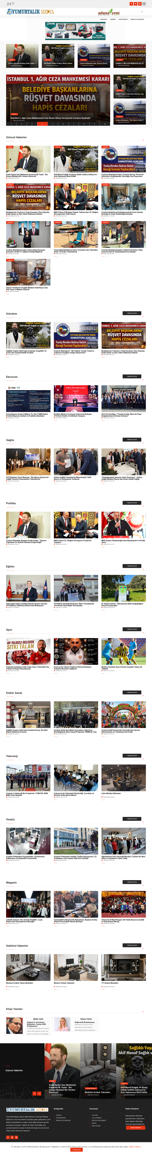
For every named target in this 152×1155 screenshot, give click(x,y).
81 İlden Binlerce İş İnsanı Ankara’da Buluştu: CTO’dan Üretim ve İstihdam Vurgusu (73, 415)
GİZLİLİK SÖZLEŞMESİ (99, 1120)
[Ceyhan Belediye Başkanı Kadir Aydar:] (28, 525)
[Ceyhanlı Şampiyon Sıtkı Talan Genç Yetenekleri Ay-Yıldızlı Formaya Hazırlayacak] (28, 651)
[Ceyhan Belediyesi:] (76, 335)
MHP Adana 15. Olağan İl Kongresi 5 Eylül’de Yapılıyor (38, 118)
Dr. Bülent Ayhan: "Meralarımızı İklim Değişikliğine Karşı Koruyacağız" (122, 604)
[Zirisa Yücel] (62, 1024)
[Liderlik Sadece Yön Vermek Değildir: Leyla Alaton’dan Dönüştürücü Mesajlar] (28, 904)
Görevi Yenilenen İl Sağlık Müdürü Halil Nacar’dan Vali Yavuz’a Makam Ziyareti (27, 288)
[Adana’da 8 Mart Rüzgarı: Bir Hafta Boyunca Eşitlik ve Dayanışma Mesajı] (123, 904)
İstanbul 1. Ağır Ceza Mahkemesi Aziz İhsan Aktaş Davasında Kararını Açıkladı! (130, 63)
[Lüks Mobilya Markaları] (123, 778)
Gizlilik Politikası (135, 1147)
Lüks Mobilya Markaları (111, 793)
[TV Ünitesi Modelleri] (123, 967)
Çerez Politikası (97, 1118)
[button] (39, 1094)
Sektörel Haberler (91, 1088)
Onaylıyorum (77, 1150)
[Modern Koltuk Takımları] (76, 967)
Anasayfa (103, 19)
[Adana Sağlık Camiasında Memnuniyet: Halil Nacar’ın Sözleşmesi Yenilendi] (76, 461)
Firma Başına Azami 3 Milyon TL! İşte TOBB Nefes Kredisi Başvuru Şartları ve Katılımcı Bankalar (27, 415)
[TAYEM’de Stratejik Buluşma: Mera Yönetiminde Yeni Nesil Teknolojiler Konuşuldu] (76, 588)
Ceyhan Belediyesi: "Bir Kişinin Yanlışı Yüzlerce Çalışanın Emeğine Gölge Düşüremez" (130, 120)
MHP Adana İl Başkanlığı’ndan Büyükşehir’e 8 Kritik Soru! (123, 541)
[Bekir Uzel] (14, 1025)
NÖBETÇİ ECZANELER (137, 19)
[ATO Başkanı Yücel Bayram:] (28, 461)
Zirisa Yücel (86, 1019)
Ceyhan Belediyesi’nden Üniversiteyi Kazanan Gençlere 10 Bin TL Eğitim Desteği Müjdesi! (25, 251)
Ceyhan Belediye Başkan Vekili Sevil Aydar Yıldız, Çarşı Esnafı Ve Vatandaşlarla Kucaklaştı (122, 251)
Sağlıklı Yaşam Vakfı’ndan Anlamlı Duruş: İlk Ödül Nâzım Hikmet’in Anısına (26, 731)
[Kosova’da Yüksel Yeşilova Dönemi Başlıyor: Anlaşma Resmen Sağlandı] (76, 651)
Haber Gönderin (136, 1127)
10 (105, 124)
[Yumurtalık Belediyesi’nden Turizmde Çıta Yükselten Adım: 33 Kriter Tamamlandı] (76, 234)
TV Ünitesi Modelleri (109, 983)
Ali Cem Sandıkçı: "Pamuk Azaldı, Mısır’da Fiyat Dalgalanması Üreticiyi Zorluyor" (121, 415)
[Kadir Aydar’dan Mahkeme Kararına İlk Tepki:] (28, 159)
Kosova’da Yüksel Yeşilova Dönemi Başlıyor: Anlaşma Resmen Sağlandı (73, 668)
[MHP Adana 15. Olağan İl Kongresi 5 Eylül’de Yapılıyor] (76, 525)
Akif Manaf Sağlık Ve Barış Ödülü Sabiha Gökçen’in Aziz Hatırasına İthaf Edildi (58, 63)
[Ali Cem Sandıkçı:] (123, 398)
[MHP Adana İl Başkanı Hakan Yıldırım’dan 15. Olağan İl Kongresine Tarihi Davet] (76, 196)
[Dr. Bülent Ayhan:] (123, 588)
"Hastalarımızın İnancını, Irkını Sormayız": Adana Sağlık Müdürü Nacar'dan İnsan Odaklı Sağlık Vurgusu (121, 479)
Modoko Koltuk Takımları (97, 1092)
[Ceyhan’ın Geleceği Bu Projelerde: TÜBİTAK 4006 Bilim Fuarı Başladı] (28, 778)
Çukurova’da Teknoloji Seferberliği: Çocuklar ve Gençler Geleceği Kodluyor (74, 794)
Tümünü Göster (132, 313)
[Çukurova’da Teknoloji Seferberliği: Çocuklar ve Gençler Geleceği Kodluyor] (76, 778)
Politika (12, 59)
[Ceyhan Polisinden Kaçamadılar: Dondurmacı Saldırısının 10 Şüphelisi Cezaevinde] (28, 841)
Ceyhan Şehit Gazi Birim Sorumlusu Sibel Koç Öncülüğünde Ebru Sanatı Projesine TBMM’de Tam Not (75, 732)
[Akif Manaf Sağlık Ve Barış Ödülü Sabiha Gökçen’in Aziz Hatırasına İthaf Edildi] (76, 159)
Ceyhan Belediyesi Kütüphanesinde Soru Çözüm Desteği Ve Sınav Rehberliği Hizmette (122, 213)
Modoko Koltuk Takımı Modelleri (19, 983)
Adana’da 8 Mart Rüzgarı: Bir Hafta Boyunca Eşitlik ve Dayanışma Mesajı (122, 921)
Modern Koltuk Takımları (64, 983)
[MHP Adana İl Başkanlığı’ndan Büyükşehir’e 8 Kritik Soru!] (123, 525)
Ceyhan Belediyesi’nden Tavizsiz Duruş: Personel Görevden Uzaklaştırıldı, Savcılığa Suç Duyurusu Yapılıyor (94, 63)
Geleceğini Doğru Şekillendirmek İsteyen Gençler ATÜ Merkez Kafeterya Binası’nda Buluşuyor (26, 604)
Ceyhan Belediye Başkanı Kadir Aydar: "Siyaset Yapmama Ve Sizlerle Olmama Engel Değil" (22, 63)
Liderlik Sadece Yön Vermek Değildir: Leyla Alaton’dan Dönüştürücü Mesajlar (24, 921)
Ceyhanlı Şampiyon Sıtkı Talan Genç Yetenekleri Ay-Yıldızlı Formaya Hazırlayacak (28, 668)
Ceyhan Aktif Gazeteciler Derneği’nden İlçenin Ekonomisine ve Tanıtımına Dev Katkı (120, 731)
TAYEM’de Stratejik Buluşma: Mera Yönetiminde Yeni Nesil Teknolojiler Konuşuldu (74, 604)
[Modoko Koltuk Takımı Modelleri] (28, 967)
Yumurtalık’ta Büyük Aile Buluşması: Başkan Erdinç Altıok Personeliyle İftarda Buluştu (75, 921)
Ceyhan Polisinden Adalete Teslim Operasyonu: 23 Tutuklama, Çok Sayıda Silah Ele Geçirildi (75, 857)
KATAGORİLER (123, 19)
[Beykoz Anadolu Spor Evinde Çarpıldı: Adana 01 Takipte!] (123, 651)
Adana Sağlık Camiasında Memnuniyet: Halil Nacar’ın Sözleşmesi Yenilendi (72, 478)
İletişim (94, 1123)
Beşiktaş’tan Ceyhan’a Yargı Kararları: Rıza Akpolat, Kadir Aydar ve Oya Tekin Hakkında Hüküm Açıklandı (28, 214)
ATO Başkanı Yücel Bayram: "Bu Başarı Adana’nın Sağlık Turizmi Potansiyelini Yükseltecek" (27, 478)
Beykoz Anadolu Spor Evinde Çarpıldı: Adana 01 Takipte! (121, 668)
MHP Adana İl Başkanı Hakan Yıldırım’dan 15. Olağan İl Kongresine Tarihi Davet (76, 213)
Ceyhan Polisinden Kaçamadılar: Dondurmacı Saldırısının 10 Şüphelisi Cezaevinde (25, 857)
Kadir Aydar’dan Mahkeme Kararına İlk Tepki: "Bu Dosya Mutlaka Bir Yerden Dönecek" (27, 175)
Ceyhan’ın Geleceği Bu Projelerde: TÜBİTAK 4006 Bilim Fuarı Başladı (27, 794)
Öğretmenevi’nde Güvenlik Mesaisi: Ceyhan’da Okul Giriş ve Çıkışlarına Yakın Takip (123, 857)
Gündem (113, 19)
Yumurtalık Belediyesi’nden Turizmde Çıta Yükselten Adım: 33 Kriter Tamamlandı (76, 251)
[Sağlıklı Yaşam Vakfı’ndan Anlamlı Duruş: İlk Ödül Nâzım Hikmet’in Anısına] (28, 714)
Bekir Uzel (38, 1019)
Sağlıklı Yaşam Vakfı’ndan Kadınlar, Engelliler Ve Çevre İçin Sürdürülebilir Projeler (130, 94)
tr (144, 4)
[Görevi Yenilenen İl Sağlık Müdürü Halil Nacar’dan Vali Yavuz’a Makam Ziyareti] (28, 272)
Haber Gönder (96, 1126)
